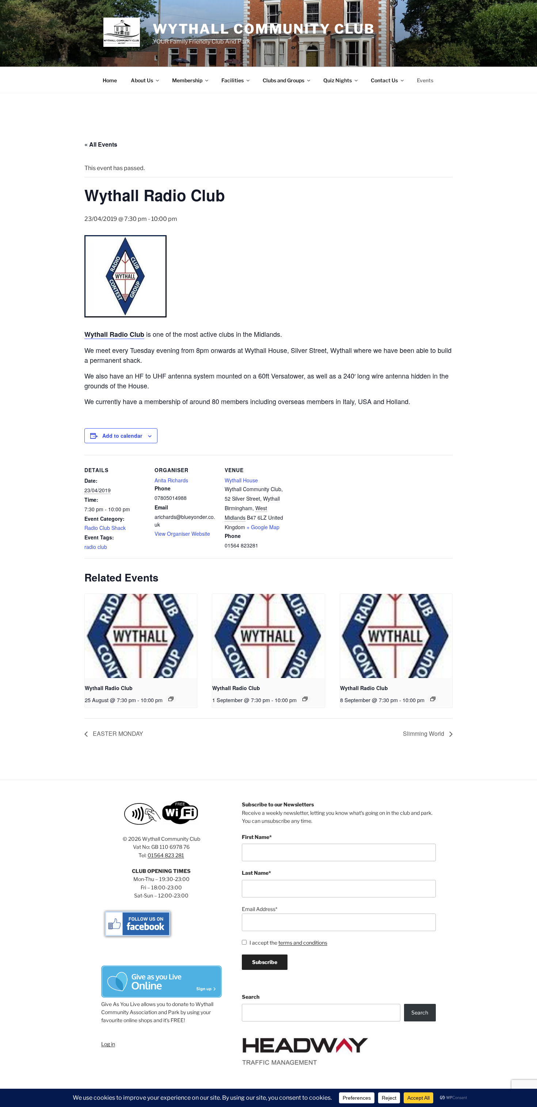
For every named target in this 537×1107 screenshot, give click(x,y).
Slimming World (424, 733)
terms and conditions (302, 943)
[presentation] (141, 636)
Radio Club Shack (105, 527)
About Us (142, 80)
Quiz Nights (337, 80)
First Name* (257, 837)
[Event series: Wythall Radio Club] (171, 699)
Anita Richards (171, 480)
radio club (95, 546)
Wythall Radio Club (109, 688)
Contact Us (384, 80)
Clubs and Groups (283, 80)
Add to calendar (122, 435)
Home (110, 80)
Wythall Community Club (264, 29)
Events (425, 80)
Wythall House (241, 480)
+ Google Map (263, 527)
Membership (187, 80)
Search (250, 997)
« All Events (100, 144)
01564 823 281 (166, 855)
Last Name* (256, 873)
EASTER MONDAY (117, 733)
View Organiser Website (182, 533)
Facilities (232, 80)
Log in (108, 1044)
